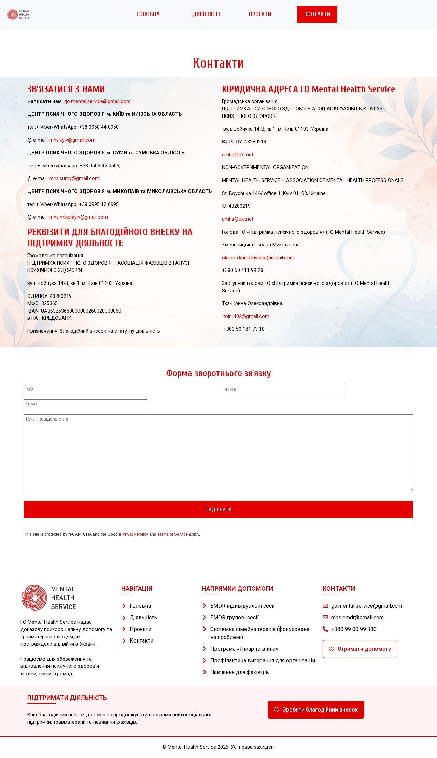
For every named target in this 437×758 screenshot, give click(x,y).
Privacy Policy (135, 534)
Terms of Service (172, 534)
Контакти (317, 14)
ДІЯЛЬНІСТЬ (207, 14)
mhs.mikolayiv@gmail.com (78, 217)
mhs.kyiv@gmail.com (72, 140)
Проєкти (260, 14)
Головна (148, 14)
